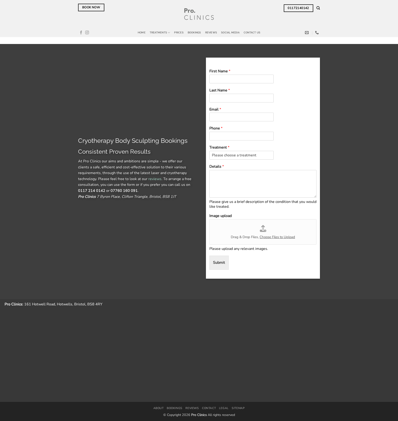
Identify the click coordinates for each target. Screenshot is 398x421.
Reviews (211, 32)
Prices (178, 32)
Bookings (194, 32)
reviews (154, 178)
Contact (209, 408)
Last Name (219, 90)
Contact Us (252, 32)
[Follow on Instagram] (87, 33)
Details (216, 166)
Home (142, 32)
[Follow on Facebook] (81, 33)
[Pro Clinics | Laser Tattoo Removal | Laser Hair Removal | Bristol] (199, 14)
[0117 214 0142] (317, 32)
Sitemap (238, 408)
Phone (215, 128)
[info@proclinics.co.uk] (307, 32)
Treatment (219, 147)
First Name (219, 71)
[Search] (318, 8)
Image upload (220, 216)
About (158, 408)
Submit (219, 262)
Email (215, 109)
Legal (224, 408)
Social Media (230, 32)
